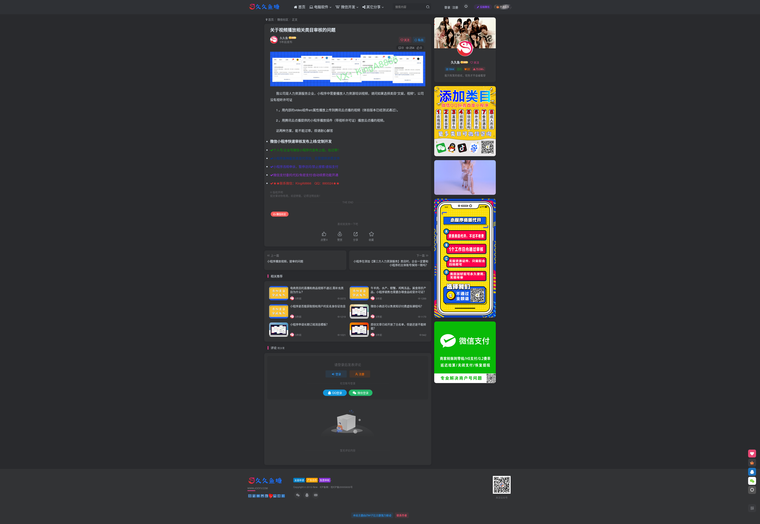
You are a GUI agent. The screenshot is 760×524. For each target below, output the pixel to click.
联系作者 (402, 515)
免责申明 (324, 480)
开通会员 (504, 7)
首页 (270, 19)
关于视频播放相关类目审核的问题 (302, 30)
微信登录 (363, 393)
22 (468, 69)
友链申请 (299, 480)
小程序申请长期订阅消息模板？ (309, 324)
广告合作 (312, 480)
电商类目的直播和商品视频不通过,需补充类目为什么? (317, 290)
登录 (447, 7)
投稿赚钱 (484, 7)
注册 (455, 7)
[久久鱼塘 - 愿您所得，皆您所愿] (265, 480)
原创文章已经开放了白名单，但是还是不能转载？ (398, 326)
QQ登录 (337, 393)
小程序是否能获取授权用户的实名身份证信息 (318, 306)
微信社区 (282, 19)
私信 (421, 40)
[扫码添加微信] (752, 481)
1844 (451, 69)
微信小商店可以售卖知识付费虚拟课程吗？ (397, 306)
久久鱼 (284, 38)
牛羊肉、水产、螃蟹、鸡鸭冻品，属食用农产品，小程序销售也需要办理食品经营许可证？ (398, 290)
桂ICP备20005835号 (342, 487)
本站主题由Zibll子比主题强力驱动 (372, 515)
